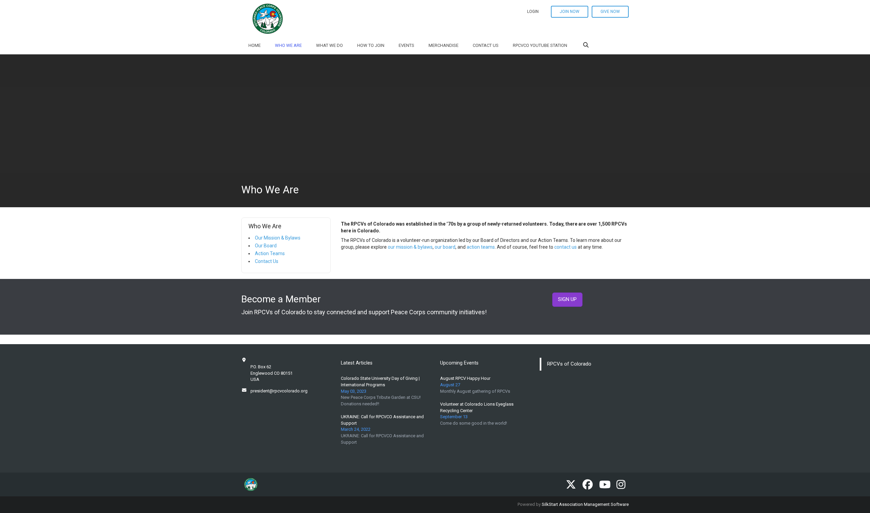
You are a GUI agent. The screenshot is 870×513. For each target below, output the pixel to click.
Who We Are (288, 45)
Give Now (610, 11)
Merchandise (443, 45)
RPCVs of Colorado (569, 364)
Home (254, 45)
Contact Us (486, 45)
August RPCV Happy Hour (465, 378)
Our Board (266, 245)
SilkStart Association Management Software (585, 504)
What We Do (329, 45)
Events (406, 45)
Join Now (569, 11)
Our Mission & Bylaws (277, 238)
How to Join (370, 45)
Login (533, 11)
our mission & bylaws (410, 247)
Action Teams (270, 253)
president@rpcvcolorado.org (279, 390)
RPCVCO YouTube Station (540, 45)
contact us (565, 247)
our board (445, 247)
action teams (481, 247)
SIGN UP (567, 299)
